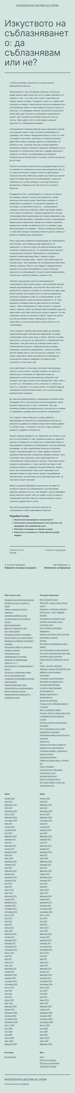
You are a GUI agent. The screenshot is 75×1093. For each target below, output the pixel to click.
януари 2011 (9, 972)
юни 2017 (8, 842)
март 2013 (9, 893)
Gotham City (45, 742)
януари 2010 (9, 1009)
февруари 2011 (10, 969)
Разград (43, 641)
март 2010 (9, 1003)
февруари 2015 (11, 871)
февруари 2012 (11, 934)
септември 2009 (11, 1022)
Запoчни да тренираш (48, 701)
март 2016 (9, 858)
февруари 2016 (11, 861)
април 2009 (9, 1038)
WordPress (25, 1084)
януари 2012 (9, 937)
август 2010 (9, 987)
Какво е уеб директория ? (50, 779)
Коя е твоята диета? (12, 631)
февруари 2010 (11, 1006)
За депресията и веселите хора (52, 619)
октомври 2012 (11, 909)
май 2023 (8, 802)
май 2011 (8, 959)
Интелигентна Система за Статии (37, 5)
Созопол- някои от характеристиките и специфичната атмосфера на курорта (55, 716)
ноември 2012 (10, 906)
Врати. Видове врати (13, 625)
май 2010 (8, 997)
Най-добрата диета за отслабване (18, 634)
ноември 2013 (10, 880)
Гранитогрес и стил (48, 773)
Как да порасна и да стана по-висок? (19, 637)
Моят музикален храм (49, 600)
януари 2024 (10, 798)
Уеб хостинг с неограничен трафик (18, 672)
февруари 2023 (11, 805)
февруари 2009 (11, 1044)
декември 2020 (11, 811)
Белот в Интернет (47, 767)
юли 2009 (8, 1028)
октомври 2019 (11, 820)
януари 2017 (9, 849)
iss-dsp (14, 552)
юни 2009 (8, 1032)
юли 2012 (8, 918)
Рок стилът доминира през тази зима (55, 653)
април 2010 (9, 1000)
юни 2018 (8, 833)
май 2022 (8, 808)
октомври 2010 (11, 981)
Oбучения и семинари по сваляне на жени (33, 529)
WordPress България (48, 1066)
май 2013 (8, 887)
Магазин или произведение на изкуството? (33, 519)
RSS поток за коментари (49, 1063)
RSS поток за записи (48, 1060)
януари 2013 (9, 899)
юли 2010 (8, 991)
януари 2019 (9, 827)
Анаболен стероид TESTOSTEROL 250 (55, 669)
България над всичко (48, 776)
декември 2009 (11, 1013)
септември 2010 (11, 984)
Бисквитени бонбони (48, 757)
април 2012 (9, 928)
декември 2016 (11, 852)
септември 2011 (11, 950)
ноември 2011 (10, 943)
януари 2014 (10, 874)
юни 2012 (8, 921)
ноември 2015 (10, 865)
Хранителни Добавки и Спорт (16, 615)
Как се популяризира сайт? (15, 675)
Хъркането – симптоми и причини (53, 609)
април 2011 (9, 962)
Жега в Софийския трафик (50, 710)
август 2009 (9, 1025)
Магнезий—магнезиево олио (51, 682)
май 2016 (8, 855)
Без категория (60, 550)
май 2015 (8, 868)
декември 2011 (10, 940)
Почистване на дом (12, 653)
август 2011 (9, 953)
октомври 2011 (10, 947)
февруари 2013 (11, 896)
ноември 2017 (10, 839)
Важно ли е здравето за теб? (16, 628)
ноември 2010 (10, 978)
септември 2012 (11, 912)
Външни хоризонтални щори (15, 685)
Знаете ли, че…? (11, 663)
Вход (42, 1057)
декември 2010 (11, 975)
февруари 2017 (10, 846)
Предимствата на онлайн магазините (19, 688)
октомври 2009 (11, 1019)
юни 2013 (8, 883)
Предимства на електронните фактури (19, 600)
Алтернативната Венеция (50, 685)
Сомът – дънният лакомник (51, 666)
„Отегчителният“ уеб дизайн (51, 770)
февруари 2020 (11, 817)
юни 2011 (8, 956)
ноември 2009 (10, 1016)
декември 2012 (11, 902)
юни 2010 (8, 994)
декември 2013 (11, 877)
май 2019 (8, 824)
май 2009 (8, 1035)
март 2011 (9, 965)
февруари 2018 (11, 836)
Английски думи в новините (51, 656)
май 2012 (8, 924)
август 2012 (9, 915)
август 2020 (9, 814)
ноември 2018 (10, 830)
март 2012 (9, 931)
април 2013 (9, 890)
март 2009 (9, 1041)
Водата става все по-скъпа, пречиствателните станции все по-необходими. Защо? (18, 694)
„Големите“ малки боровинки (52, 678)
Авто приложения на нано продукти (54, 650)
